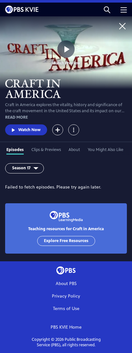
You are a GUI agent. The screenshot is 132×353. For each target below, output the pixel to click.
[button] (107, 9)
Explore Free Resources (66, 240)
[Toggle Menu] (73, 129)
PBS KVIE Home (66, 327)
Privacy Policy (66, 296)
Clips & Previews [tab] (46, 149)
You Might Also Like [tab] (105, 149)
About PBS (66, 283)
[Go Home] (122, 26)
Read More (16, 117)
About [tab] (74, 149)
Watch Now (29, 129)
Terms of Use (66, 308)
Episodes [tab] (15, 149)
